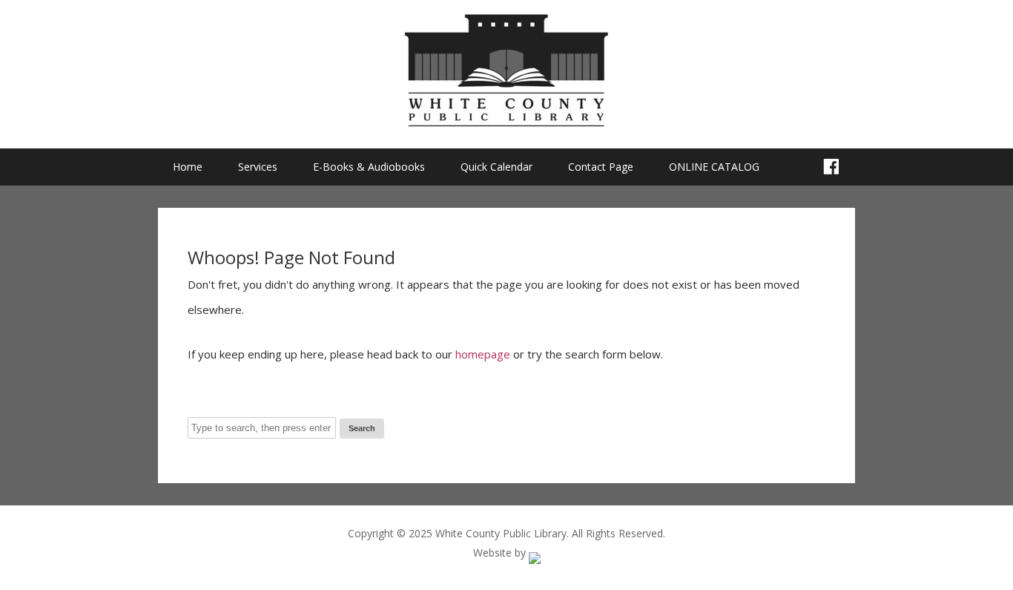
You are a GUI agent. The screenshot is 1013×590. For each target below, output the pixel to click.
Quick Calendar (496, 167)
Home (187, 167)
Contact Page (600, 167)
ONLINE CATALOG (714, 167)
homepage (482, 354)
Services (257, 167)
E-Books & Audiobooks (369, 167)
